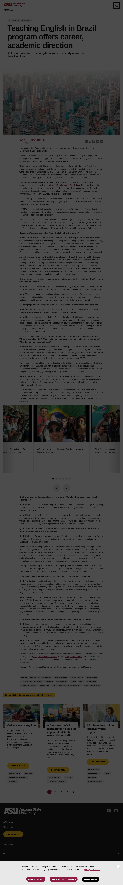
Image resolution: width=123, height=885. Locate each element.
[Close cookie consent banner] (118, 866)
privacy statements (92, 870)
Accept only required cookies (64, 879)
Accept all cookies (35, 879)
